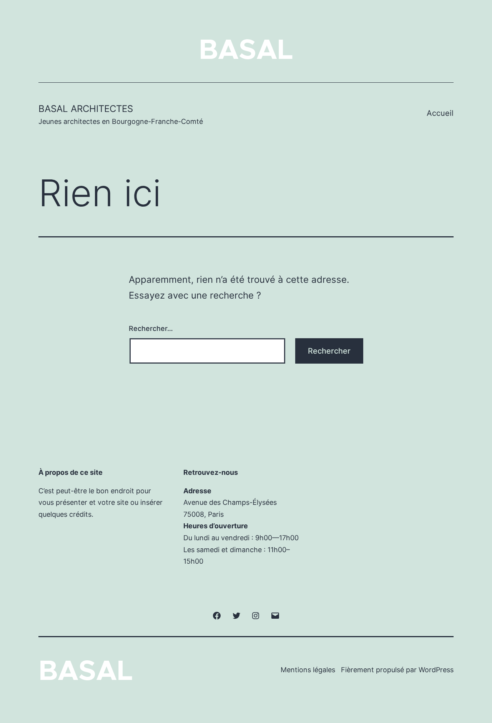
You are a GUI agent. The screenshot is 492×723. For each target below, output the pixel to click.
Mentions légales (308, 670)
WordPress (436, 670)
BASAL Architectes (85, 108)
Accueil (440, 113)
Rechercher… (151, 328)
